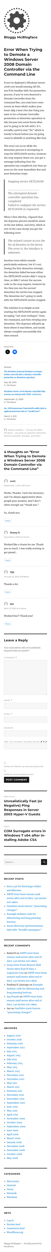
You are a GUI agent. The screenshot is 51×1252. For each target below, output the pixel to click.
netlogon (26, 436)
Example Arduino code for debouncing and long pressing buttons (24, 918)
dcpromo (31, 433)
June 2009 (12, 1130)
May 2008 (12, 1158)
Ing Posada (13, 996)
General (11, 1185)
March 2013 (13, 1071)
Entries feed (13, 1224)
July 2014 (12, 1059)
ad (16, 433)
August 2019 (14, 1035)
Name (8, 700)
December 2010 (15, 1094)
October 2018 (14, 1039)
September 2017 (16, 1047)
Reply (7, 520)
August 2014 (14, 1055)
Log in (10, 1220)
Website (9, 728)
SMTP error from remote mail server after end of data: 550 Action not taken (26, 898)
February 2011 (14, 1090)
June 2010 (12, 1106)
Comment (10, 657)
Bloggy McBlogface (21, 37)
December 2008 (15, 1146)
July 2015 (12, 1051)
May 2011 (12, 1083)
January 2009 (14, 1142)
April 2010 (12, 1114)
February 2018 (15, 1043)
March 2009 (13, 1138)
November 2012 (15, 1079)
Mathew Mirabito (16, 430)
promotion (36, 436)
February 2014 (15, 1063)
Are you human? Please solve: (22, 742)
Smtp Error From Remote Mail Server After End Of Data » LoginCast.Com (24, 968)
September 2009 (16, 1126)
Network (12, 1193)
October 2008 (14, 1154)
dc (25, 433)
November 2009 (16, 1118)
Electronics (13, 1181)
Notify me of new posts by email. (19, 774)
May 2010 (12, 1110)
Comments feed (16, 1228)
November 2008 (16, 1150)
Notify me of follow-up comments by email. (24, 766)
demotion (41, 433)
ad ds (20, 433)
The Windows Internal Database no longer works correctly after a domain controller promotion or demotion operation (23, 374)
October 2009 (14, 1122)
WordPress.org (15, 1232)
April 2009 (13, 1134)
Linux (10, 1189)
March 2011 (13, 1087)
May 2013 (12, 1067)
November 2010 (15, 1098)
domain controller (12, 436)
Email (8, 714)
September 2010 (16, 1102)
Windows (8, 433)
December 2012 (15, 1075)
